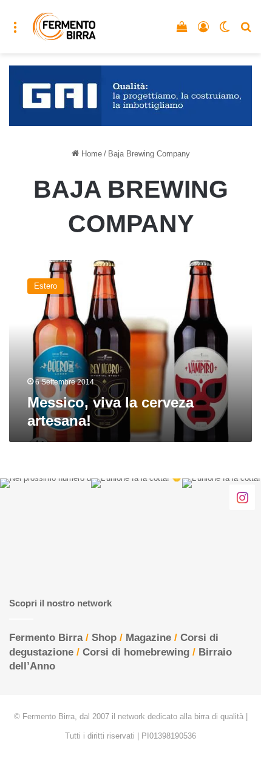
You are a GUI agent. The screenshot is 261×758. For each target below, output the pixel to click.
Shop (104, 637)
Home (90, 153)
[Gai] (130, 94)
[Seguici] (242, 497)
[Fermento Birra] (64, 26)
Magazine (148, 637)
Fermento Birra (46, 637)
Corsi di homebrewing (136, 652)
